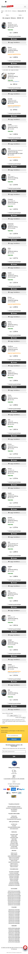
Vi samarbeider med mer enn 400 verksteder (14, 778)
